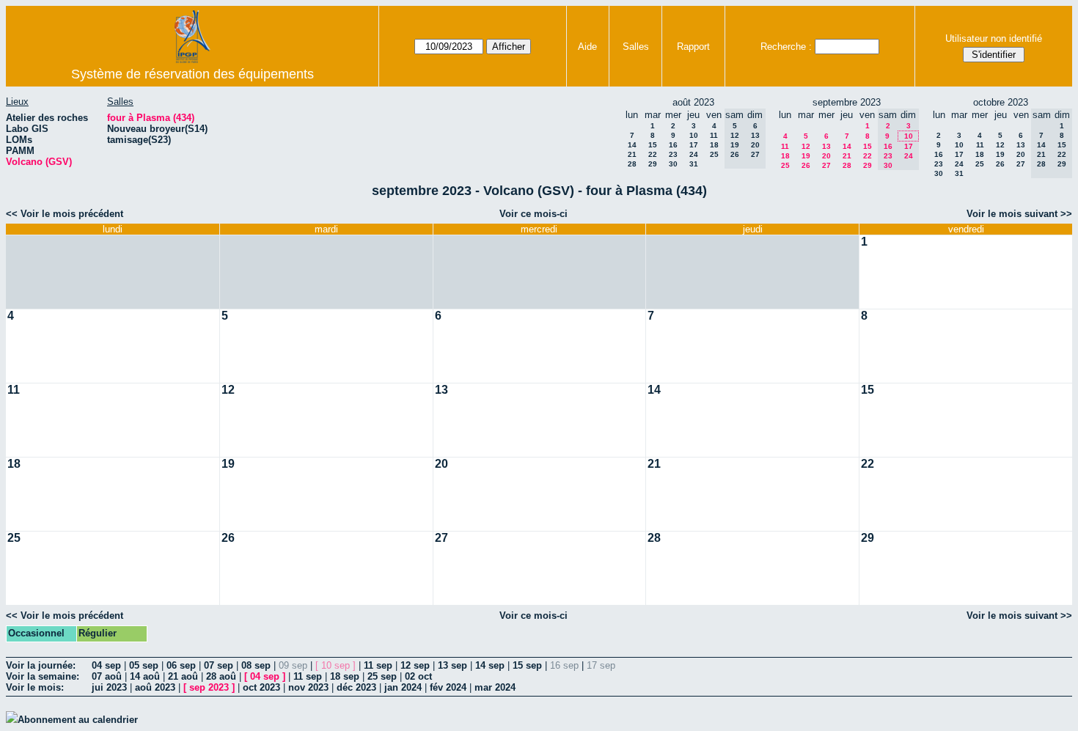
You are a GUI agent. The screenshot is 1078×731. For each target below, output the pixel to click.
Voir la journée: (41, 665)
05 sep (143, 665)
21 (632, 154)
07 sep (218, 665)
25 (714, 154)
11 (714, 135)
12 (806, 146)
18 (714, 145)
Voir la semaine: (42, 676)
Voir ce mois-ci (533, 213)
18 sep (344, 676)
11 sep (378, 665)
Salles (636, 46)
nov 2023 (308, 687)
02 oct (418, 676)
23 (673, 154)
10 (693, 135)
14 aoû (145, 676)
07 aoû (107, 676)
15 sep (527, 665)
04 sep (106, 665)
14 (632, 145)
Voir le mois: (35, 687)
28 (632, 164)
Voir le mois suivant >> (1019, 213)
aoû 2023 (155, 687)
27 (826, 165)
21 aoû (183, 676)
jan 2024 (403, 687)
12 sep (415, 665)
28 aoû (221, 676)
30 (673, 164)
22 (652, 154)
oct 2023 (261, 687)
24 (693, 154)
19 (806, 156)
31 (693, 164)
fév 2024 (448, 687)
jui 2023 (109, 687)
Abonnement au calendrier (78, 719)
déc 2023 (356, 687)
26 (806, 165)
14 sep (490, 665)
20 (826, 156)
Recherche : (786, 46)
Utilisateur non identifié (993, 38)
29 (652, 164)
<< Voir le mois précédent (64, 213)
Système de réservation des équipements (192, 74)
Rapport (693, 46)
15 (652, 145)
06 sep (181, 665)
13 (826, 146)
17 (693, 145)
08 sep (256, 665)
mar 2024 (495, 687)
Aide (587, 46)
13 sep (452, 665)
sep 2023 (209, 687)
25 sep (382, 676)
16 (673, 145)
